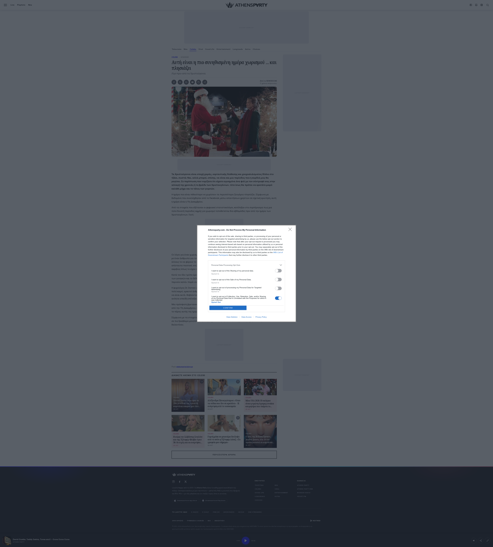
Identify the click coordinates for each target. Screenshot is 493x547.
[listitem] (246, 265)
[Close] (290, 230)
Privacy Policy (261, 317)
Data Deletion (232, 317)
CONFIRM (228, 308)
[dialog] (246, 273)
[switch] (278, 270)
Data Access (246, 317)
